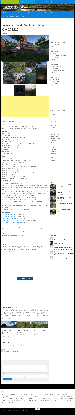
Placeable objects (56, 138)
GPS (70, 396)
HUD (6, 398)
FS (44, 396)
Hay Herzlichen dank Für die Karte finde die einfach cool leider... (64, 254)
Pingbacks (18, 345)
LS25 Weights (55, 79)
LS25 (51, 398)
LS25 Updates (55, 88)
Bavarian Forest (8, 251)
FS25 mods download (25, 394)
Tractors (5, 12)
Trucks (24, 12)
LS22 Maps (4, 20)
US (44, 400)
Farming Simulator (7, 396)
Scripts (53, 160)
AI (38, 394)
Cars (42, 12)
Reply (7, 354)
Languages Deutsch (37, 398)
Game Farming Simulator (63, 396)
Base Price (42, 394)
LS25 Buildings (55, 64)
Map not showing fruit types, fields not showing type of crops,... (64, 248)
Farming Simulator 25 (33, 396)
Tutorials (53, 149)
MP (11, 400)
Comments (7, 345)
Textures (53, 151)
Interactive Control (16, 398)
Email (27, 373)
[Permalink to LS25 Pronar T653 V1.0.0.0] (53, 187)
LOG (44, 398)
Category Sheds (57, 394)
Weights (53, 153)
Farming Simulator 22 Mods (27, 2)
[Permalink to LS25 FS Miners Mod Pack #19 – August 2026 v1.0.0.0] (53, 205)
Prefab (53, 143)
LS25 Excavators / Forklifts (58, 55)
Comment (5, 364)
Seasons (53, 130)
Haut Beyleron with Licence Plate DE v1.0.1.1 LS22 (7, 332)
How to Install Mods (41, 2)
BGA (49, 394)
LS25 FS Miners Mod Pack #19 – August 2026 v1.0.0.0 (65, 204)
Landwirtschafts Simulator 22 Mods (9, 410)
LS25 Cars (53, 60)
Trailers (30, 12)
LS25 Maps (54, 47)
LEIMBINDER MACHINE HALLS (10, 220)
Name (4, 373)
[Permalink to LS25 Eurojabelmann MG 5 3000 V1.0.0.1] (53, 199)
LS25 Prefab (54, 73)
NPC (13, 251)
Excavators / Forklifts (57, 134)
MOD (9, 400)
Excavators (54, 12)
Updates (53, 156)
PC (25, 400)
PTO (42, 400)
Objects (12, 16)
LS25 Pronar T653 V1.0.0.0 (64, 185)
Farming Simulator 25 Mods (9, 2)
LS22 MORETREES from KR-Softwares (11, 222)
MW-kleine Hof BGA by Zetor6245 (10, 218)
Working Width (56, 400)
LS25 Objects (54, 68)
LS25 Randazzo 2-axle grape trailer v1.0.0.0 (64, 191)
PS (40, 400)
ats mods (12, 402)
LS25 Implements (56, 66)
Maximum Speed (68, 398)
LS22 (48, 398)
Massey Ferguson (59, 398)
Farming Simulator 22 (19, 396)
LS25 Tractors (55, 44)
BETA (46, 394)
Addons (53, 158)
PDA (27, 400)
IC (7, 398)
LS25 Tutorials (55, 86)
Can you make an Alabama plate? (63, 240)
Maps (11, 12)
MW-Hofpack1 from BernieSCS (9, 214)
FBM (42, 396)
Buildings (5, 16)
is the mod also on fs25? (61, 259)
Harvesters (17, 12)
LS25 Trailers (54, 53)
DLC (68, 394)
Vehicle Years (48, 400)
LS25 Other (54, 75)
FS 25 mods (16, 394)
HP (2, 398)
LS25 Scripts (54, 83)
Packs (17, 16)
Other (22, 16)
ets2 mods (7, 402)
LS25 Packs (54, 77)
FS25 (47, 396)
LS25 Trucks (54, 51)
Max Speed (4, 400)
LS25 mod (10, 394)
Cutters (47, 12)
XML (61, 400)
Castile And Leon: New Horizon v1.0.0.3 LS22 (39, 331)
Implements (62, 12)
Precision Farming (34, 400)
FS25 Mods (4, 394)
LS (46, 398)
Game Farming (53, 396)
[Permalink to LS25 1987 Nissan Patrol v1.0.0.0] (53, 212)
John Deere (28, 398)
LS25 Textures (55, 81)
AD (37, 394)
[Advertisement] (25, 106)
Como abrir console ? (60, 243)
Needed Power (15, 400)
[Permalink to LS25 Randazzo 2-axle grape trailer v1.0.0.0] (53, 193)
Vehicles (36, 12)
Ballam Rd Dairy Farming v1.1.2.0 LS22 (23, 331)
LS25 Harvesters (55, 49)
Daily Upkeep (64, 394)
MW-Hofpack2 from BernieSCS (9, 216)
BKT (52, 394)
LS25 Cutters (54, 57)
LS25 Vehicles (55, 62)
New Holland (22, 400)
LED (42, 398)
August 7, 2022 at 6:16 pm (15, 349)
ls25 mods (34, 394)
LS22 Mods (5, 33)
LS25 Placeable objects (57, 70)
